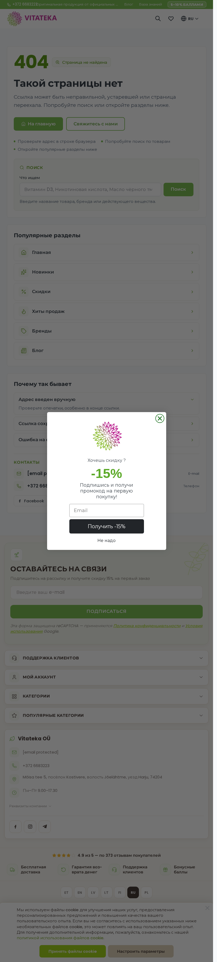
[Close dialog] (160, 418)
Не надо (106, 540)
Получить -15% (106, 526)
